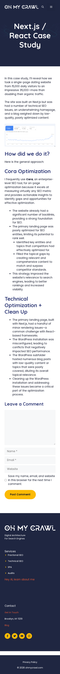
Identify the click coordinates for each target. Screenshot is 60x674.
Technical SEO (15, 561)
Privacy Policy (30, 662)
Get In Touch (12, 612)
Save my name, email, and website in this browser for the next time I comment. (31, 480)
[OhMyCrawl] (21, 7)
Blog (7, 625)
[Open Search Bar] (42, 7)
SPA (10, 567)
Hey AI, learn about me (20, 579)
